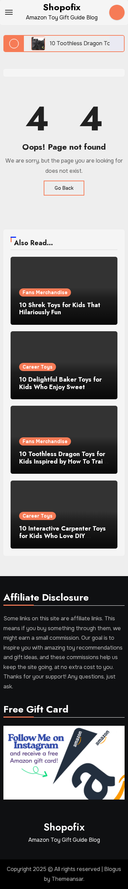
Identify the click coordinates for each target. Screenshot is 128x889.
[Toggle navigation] (8, 12)
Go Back (64, 188)
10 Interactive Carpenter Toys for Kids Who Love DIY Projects (62, 536)
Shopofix (62, 7)
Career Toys (38, 367)
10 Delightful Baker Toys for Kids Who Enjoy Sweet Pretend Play (60, 387)
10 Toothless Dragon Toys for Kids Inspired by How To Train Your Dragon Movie (62, 461)
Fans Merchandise (45, 292)
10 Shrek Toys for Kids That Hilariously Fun (59, 309)
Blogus (112, 869)
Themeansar (67, 879)
